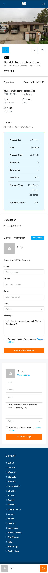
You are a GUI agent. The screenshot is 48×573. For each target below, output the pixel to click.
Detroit (11, 463)
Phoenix (11, 468)
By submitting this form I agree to (25, 340)
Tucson (11, 495)
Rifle (10, 542)
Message (8, 316)
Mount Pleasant (14, 533)
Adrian (11, 519)
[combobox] (24, 309)
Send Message (24, 437)
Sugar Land (13, 528)
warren (11, 514)
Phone (7, 279)
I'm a (6, 303)
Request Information (24, 350)
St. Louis (11, 491)
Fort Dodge (13, 547)
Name (6, 266)
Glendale (12, 477)
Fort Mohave (13, 537)
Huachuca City (14, 486)
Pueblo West (13, 551)
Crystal (11, 500)
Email (6, 291)
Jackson (12, 523)
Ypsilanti (11, 481)
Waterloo (12, 472)
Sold (6, 57)
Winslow (11, 505)
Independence (14, 509)
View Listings (38, 238)
